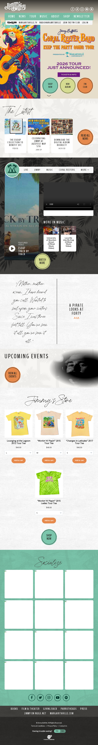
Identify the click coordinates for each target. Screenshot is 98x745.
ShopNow (49, 537)
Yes (57, 731)
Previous (2, 49)
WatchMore (42, 261)
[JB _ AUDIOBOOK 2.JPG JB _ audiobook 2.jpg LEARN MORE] (49, 49)
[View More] (49, 96)
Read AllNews (85, 137)
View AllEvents (12, 375)
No (62, 731)
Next (95, 49)
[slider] (49, 49)
